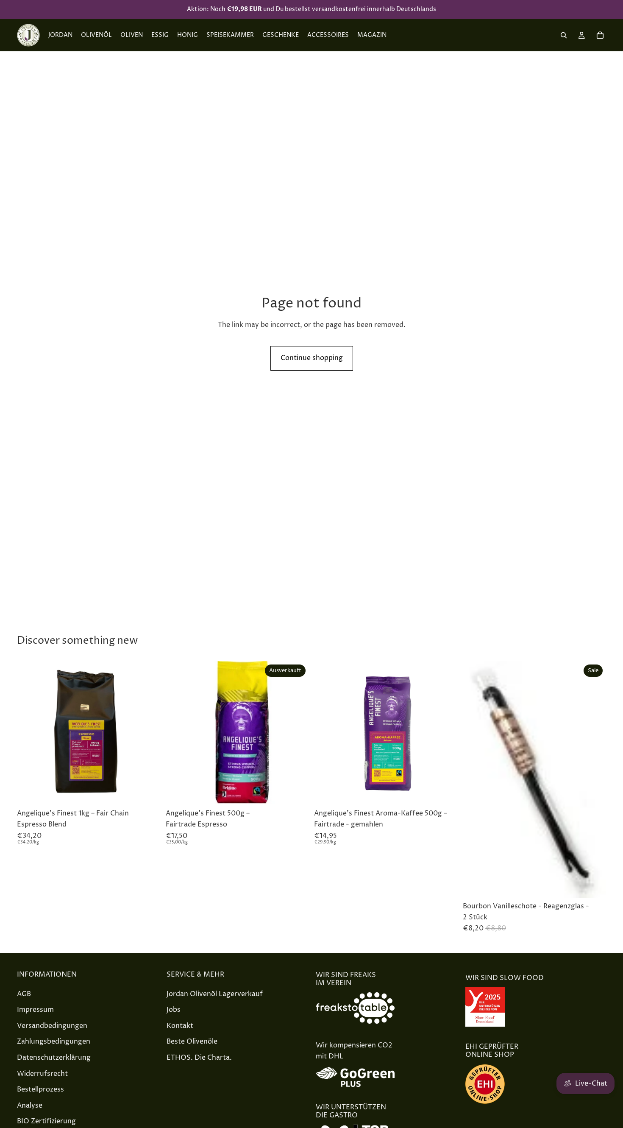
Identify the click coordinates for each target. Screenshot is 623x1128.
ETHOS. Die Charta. (199, 1057)
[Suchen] (563, 35)
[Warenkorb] (600, 35)
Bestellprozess (40, 1089)
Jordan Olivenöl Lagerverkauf (215, 993)
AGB (24, 993)
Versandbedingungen (52, 1025)
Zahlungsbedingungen (53, 1041)
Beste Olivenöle (192, 1041)
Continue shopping (312, 358)
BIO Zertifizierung (46, 1121)
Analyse (29, 1105)
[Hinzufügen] (147, 792)
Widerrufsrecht (42, 1073)
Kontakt (180, 1025)
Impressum (35, 1009)
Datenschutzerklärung (54, 1057)
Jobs (174, 1009)
